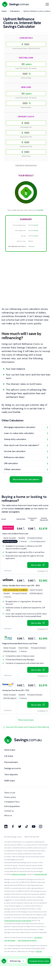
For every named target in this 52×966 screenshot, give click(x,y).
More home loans (26, 720)
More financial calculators (26, 479)
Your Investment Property (27, 940)
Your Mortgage (9, 940)
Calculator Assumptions (26, 165)
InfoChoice (38, 937)
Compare (41, 571)
